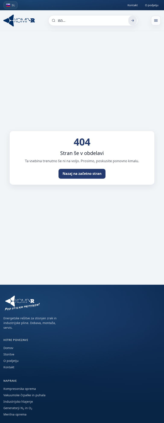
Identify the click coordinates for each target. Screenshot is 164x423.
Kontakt (132, 5)
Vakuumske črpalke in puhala (24, 395)
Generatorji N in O (17, 408)
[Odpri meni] (156, 20)
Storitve (8, 354)
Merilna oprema (14, 414)
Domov (8, 348)
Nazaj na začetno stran (82, 173)
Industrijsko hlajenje (18, 401)
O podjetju (151, 5)
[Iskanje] (132, 20)
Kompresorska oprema (19, 389)
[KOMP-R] (19, 21)
